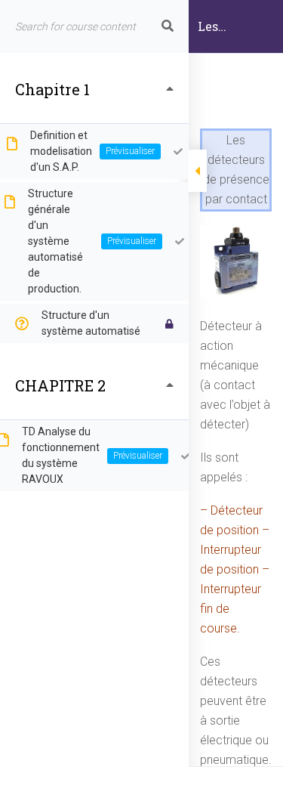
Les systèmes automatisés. (236, 35)
